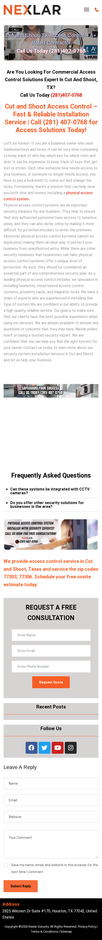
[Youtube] (58, 748)
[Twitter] (45, 748)
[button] (51, 491)
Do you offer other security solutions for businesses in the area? (47, 504)
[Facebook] (31, 748)
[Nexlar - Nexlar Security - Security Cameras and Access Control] (32, 9)
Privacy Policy (87, 926)
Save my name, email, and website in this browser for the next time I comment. (54, 868)
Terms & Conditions (44, 931)
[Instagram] (71, 748)
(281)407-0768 (66, 95)
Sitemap (66, 931)
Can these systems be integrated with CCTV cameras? (49, 491)
